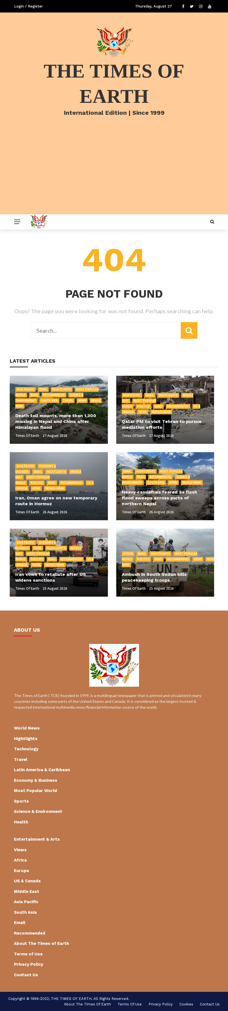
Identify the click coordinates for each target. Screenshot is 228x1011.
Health (21, 822)
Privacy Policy (28, 964)
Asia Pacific (25, 389)
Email (43, 389)
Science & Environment (38, 811)
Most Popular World (35, 790)
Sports (21, 801)
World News (161, 412)
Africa (128, 554)
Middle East (26, 891)
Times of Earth (27, 435)
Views (82, 400)
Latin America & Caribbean (42, 769)
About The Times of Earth (41, 943)
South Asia (49, 400)
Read (34, 395)
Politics (143, 406)
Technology (26, 748)
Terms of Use (28, 954)
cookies (186, 1004)
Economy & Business (35, 780)
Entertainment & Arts (37, 839)
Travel (68, 400)
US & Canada (27, 880)
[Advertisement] (114, 172)
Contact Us (26, 974)
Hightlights (61, 389)
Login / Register (28, 6)
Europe (21, 870)
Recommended (54, 395)
